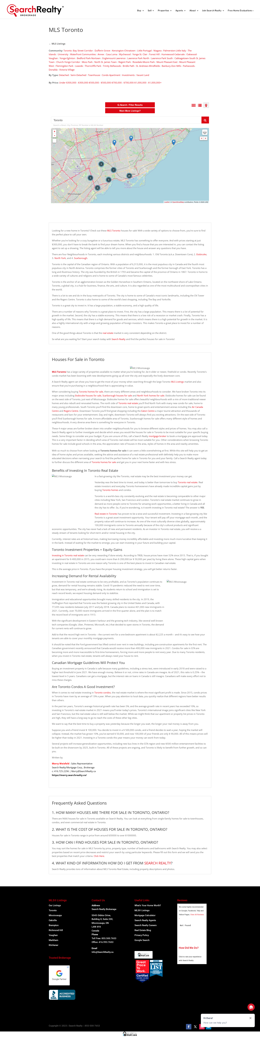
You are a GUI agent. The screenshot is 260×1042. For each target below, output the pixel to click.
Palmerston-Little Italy (174, 50)
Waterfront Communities (83, 54)
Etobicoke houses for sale (88, 395)
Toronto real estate (128, 403)
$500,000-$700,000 (111, 82)
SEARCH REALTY (157, 862)
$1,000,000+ (155, 82)
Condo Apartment (111, 75)
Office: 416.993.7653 (102, 942)
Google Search (142, 940)
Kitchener (53, 945)
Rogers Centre (71, 410)
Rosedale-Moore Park (144, 61)
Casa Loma (111, 54)
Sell (150, 10)
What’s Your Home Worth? (148, 905)
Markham (53, 940)
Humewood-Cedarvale (173, 54)
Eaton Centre (148, 410)
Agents (179, 10)
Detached (64, 75)
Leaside (79, 65)
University (63, 54)
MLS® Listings (142, 910)
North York (60, 258)
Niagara (157, 50)
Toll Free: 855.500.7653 (104, 938)
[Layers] (204, 132)
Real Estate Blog (143, 930)
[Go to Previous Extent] (202, 138)
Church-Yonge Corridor (68, 61)
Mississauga (55, 915)
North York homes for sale (150, 395)
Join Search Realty (211, 10)
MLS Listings (58, 43)
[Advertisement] (180, 28)
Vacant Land (142, 75)
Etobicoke (201, 254)
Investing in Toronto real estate (68, 555)
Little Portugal (144, 50)
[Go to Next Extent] (205, 138)
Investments (128, 75)
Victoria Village (66, 69)
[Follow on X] (195, 1026)
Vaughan (53, 935)
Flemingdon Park (64, 65)
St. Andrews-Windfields (148, 65)
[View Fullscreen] (54, 141)
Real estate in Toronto (106, 513)
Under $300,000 (67, 82)
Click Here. (99, 855)
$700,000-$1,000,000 (135, 82)
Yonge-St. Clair (139, 54)
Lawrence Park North (138, 58)
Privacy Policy (142, 935)
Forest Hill (154, 54)
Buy (139, 10)
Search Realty (118, 339)
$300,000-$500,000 (88, 82)
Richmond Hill (56, 930)
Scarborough (80, 258)
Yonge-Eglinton (67, 58)
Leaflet (166, 202)
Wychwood (125, 54)
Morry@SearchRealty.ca (83, 771)
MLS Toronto (113, 230)
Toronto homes (110, 489)
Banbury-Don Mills (171, 65)
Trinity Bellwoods (112, 65)
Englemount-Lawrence (113, 58)
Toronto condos (102, 692)
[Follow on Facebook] (188, 1026)
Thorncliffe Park (93, 65)
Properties (163, 10)
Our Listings (55, 905)
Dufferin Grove (102, 50)
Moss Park (87, 61)
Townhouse (94, 75)
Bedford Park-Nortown (89, 58)
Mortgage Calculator (145, 915)
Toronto (67, 50)
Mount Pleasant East (166, 61)
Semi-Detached (79, 75)
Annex (101, 54)
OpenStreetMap (178, 202)
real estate (108, 332)
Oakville (53, 920)
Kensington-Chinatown (123, 50)
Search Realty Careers (146, 925)
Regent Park (124, 61)
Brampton (54, 925)
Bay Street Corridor (83, 50)
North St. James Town (105, 61)
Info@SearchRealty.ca (102, 952)
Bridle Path (128, 65)
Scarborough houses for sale (117, 395)
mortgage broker (157, 436)
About (192, 10)
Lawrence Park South (162, 58)
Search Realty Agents (145, 920)
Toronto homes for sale (91, 391)
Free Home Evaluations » (241, 10)
